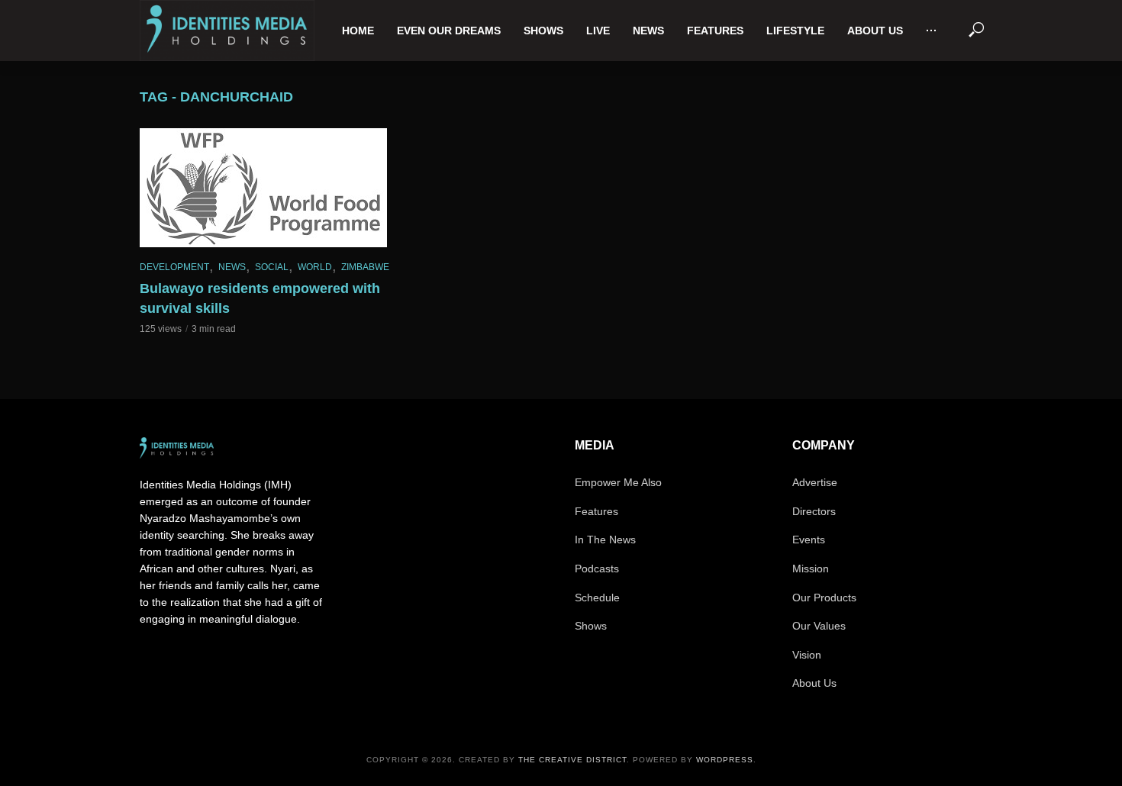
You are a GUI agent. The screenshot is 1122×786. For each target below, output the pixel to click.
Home (358, 30)
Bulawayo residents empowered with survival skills (260, 298)
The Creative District (572, 759)
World (315, 267)
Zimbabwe (365, 267)
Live (598, 30)
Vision (806, 655)
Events (808, 539)
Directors (814, 511)
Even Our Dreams (449, 30)
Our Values (819, 626)
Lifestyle (795, 30)
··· (931, 30)
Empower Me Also (618, 482)
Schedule (597, 597)
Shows (543, 30)
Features (715, 30)
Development (174, 267)
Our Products (824, 597)
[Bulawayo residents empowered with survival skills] (271, 187)
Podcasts (597, 568)
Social (272, 267)
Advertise (814, 482)
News (648, 30)
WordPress (724, 759)
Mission (810, 568)
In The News (605, 539)
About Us (875, 30)
